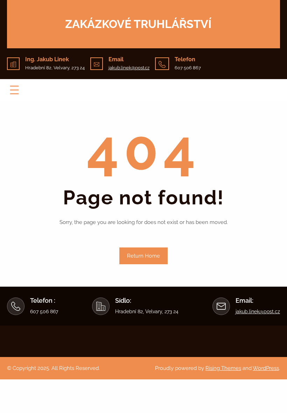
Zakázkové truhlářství (138, 24)
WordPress (266, 368)
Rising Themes (223, 368)
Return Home (143, 256)
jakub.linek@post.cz (128, 67)
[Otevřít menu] (14, 90)
